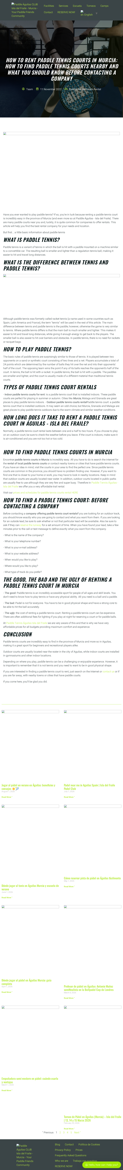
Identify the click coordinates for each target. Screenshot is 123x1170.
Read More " (7, 797)
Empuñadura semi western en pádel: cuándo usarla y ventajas (30, 1080)
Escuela (77, 6)
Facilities (49, 6)
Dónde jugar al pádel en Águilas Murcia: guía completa (26, 982)
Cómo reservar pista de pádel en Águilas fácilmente (92, 878)
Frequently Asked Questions (70, 1155)
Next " (77, 1132)
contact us (108, 672)
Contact (48, 12)
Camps (104, 6)
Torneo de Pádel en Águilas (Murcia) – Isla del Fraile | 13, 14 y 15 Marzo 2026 (92, 1118)
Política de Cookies (89, 1144)
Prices (79, 1150)
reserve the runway (30, 525)
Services (63, 6)
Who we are (61, 1161)
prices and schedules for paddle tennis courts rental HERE (45, 493)
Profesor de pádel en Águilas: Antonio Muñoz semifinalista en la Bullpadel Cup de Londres (89, 988)
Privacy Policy (63, 1150)
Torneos (91, 6)
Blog (57, 1144)
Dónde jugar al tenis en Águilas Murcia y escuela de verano (30, 887)
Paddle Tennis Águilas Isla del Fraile (26, 623)
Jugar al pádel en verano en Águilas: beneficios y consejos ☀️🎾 (28, 787)
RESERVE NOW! (66, 12)
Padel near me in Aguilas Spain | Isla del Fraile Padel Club (89, 787)
